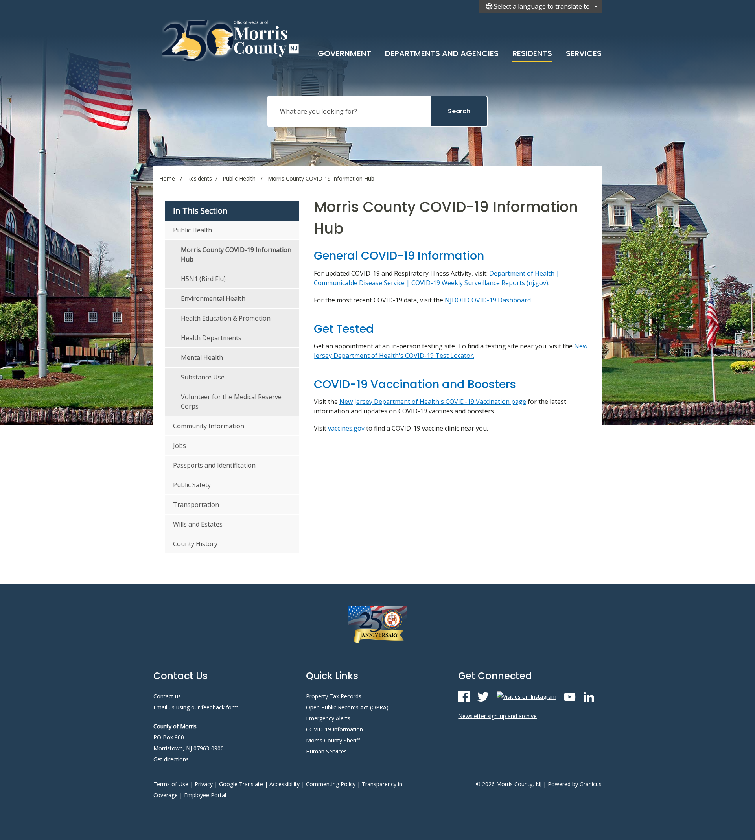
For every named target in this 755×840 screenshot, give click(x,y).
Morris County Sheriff (333, 740)
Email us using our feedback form (196, 707)
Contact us (167, 696)
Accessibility (284, 784)
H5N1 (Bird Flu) (203, 278)
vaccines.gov (346, 428)
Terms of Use (170, 784)
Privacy (204, 784)
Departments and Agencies (442, 53)
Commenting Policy (330, 784)
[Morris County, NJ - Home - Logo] (231, 40)
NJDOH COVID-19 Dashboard (488, 300)
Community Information (208, 426)
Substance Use (203, 377)
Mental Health (202, 357)
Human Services (326, 751)
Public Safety (192, 485)
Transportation (196, 504)
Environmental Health (213, 298)
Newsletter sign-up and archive (497, 716)
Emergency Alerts (328, 718)
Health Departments (211, 337)
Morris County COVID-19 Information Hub (236, 254)
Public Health (240, 178)
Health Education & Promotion (226, 318)
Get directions (171, 759)
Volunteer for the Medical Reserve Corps (231, 401)
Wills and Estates (198, 524)
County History (195, 544)
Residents (532, 53)
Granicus (591, 784)
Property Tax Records (333, 696)
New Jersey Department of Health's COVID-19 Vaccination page (432, 401)
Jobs (179, 445)
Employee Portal (205, 795)
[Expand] (371, 52)
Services (584, 53)
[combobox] (540, 6)
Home (167, 178)
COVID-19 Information (334, 729)
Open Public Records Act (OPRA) (347, 707)
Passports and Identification (214, 465)
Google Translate (241, 784)
